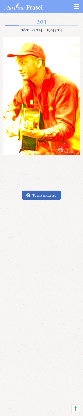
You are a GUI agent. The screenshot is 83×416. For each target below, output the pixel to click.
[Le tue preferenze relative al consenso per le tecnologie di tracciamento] (76, 408)
